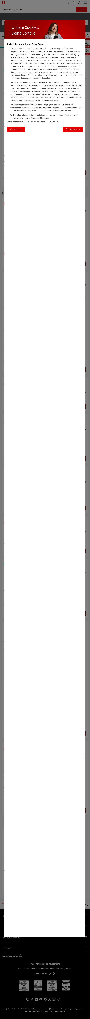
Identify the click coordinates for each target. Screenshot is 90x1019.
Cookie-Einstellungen (36, 122)
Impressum (54, 122)
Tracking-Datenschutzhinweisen (36, 118)
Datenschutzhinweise (15, 122)
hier (19, 57)
